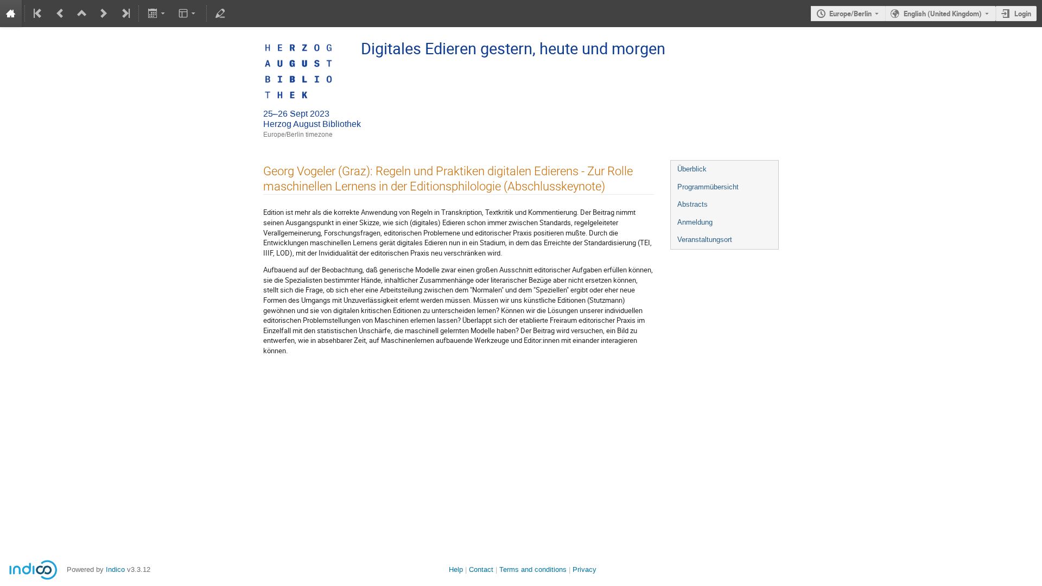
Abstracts (692, 204)
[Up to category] (82, 13)
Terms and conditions (533, 569)
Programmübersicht (708, 187)
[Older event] (60, 13)
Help (456, 569)
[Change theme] (188, 13)
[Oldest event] (38, 13)
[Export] (157, 13)
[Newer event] (104, 13)
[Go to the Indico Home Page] (11, 13)
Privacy (584, 569)
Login (1022, 13)
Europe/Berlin (850, 13)
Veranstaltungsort (704, 239)
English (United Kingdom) (943, 13)
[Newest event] (125, 13)
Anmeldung (695, 222)
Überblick (692, 169)
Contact (481, 569)
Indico (115, 569)
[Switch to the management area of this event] (220, 13)
